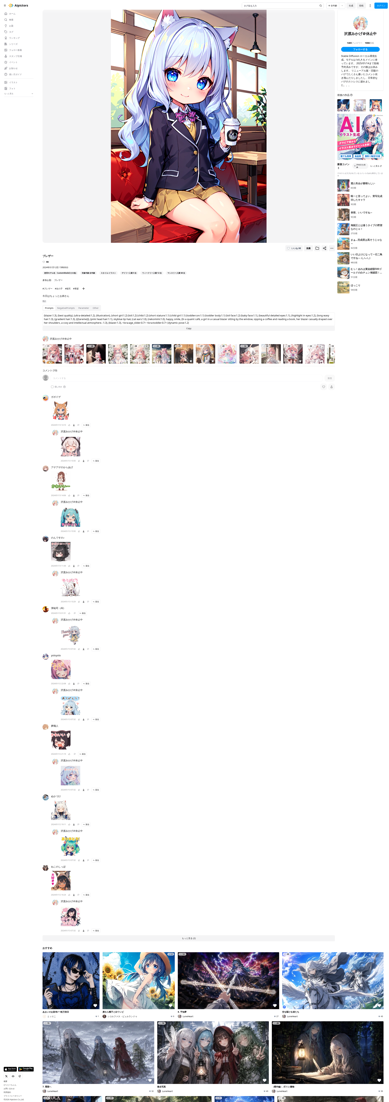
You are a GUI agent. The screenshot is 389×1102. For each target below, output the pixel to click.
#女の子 (59, 288)
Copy (188, 328)
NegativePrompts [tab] (66, 308)
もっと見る (374, 166)
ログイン (381, 5)
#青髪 (76, 288)
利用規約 (7, 1092)
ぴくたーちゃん (10, 1085)
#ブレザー (47, 288)
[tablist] (72, 308)
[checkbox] (52, 387)
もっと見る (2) (189, 938)
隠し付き (58, 387)
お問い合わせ (9, 1088)
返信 (87, 425)
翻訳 (44, 301)
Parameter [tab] (83, 308)
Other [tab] (96, 308)
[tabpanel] (189, 321)
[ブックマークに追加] (317, 248)
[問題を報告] (78, 425)
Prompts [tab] (49, 308)
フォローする (360, 49)
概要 (5, 1081)
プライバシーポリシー (13, 1096)
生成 (351, 5)
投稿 (361, 5)
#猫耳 (68, 288)
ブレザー (58, 280)
